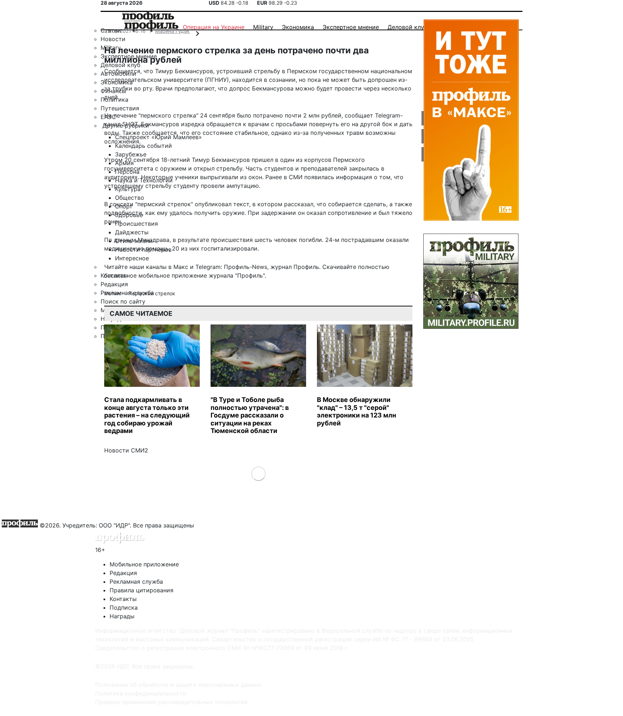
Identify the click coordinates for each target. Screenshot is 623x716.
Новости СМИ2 (126, 450)
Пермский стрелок (151, 293)
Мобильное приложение (144, 564)
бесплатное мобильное (137, 275)
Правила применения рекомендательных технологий (171, 702)
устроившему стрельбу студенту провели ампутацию (181, 185)
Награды (122, 616)
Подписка (124, 607)
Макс (180, 266)
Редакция (123, 572)
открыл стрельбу (218, 168)
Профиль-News (245, 266)
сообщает (359, 115)
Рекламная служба (136, 581)
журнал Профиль (294, 266)
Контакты (123, 598)
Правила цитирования (141, 590)
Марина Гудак (172, 31)
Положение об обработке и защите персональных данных (178, 684)
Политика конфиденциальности (140, 693)
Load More (258, 473)
